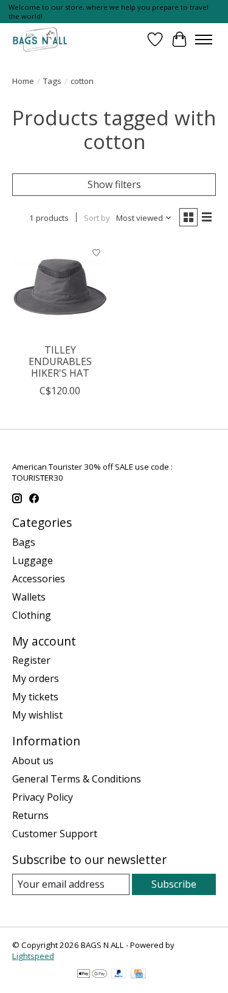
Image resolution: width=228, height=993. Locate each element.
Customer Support (54, 833)
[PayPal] (119, 975)
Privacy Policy (42, 797)
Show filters (114, 184)
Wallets (29, 597)
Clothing (31, 615)
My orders (35, 678)
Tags (52, 80)
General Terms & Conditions (76, 779)
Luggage (32, 560)
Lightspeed (33, 955)
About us (33, 760)
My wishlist (37, 715)
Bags (23, 542)
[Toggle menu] (204, 39)
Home (23, 80)
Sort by (97, 217)
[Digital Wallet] (92, 975)
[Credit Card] (138, 975)
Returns (30, 815)
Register (31, 660)
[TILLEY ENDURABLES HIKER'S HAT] (60, 288)
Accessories (38, 578)
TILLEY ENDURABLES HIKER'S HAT (60, 361)
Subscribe (173, 884)
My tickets (35, 696)
